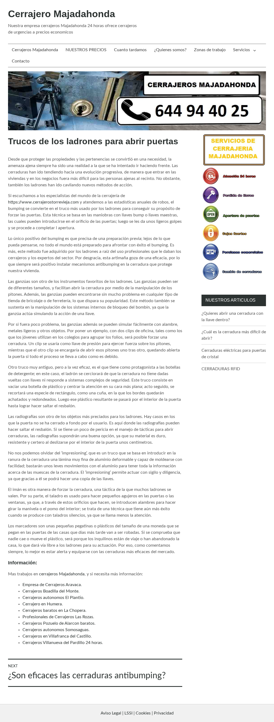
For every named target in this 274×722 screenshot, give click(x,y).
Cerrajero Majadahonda (61, 13)
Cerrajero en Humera (42, 604)
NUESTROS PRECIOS (86, 50)
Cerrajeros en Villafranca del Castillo (56, 636)
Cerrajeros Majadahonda (35, 50)
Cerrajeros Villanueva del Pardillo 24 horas (62, 642)
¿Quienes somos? (170, 50)
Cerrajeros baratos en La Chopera (53, 610)
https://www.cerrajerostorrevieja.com (43, 202)
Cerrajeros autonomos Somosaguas (55, 630)
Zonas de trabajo (210, 50)
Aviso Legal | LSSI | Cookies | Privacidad (137, 713)
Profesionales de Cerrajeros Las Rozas (57, 617)
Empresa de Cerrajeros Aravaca (51, 585)
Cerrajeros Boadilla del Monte (50, 591)
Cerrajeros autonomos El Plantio (52, 597)
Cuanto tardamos (130, 50)
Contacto (20, 61)
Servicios (241, 50)
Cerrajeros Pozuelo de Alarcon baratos (58, 623)
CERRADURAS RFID (220, 369)
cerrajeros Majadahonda (62, 574)
